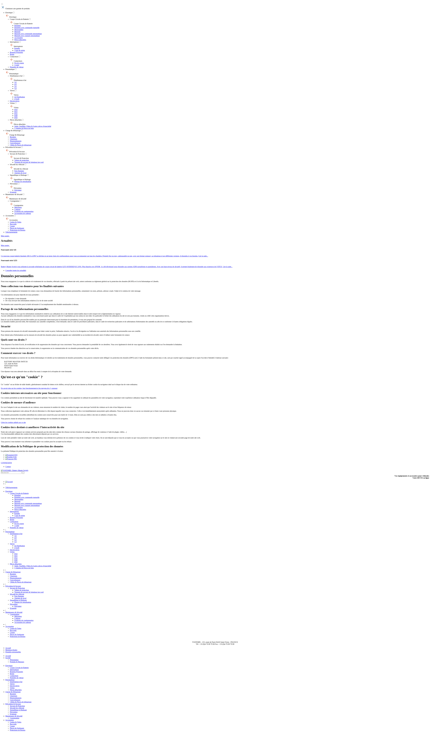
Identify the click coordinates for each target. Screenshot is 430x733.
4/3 (15, 84)
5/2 (15, 86)
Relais (12, 54)
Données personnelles (13, 652)
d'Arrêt (16, 99)
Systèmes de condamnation (23, 211)
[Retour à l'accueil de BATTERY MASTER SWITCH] (9, 482)
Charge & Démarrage (13, 131)
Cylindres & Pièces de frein (24, 128)
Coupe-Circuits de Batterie (19, 19)
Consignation (14, 201)
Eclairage (13, 192)
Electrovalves (14, 101)
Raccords (13, 224)
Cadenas (17, 209)
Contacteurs (14, 57)
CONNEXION (6, 463)
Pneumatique (10, 69)
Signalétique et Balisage (18, 175)
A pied (16, 65)
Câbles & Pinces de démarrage (20, 145)
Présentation (14, 660)
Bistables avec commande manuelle (26, 28)
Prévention (13, 184)
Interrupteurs (14, 42)
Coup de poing (19, 50)
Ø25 (15, 112)
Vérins (12, 103)
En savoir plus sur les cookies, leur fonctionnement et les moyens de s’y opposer (29, 388)
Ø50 (15, 118)
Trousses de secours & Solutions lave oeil (29, 162)
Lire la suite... (203, 256)
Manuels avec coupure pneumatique (27, 36)
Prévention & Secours (13, 147)
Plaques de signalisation (22, 181)
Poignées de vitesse (17, 67)
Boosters (13, 137)
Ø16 (15, 110)
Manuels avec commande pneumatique (28, 34)
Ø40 (15, 116)
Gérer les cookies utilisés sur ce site (13, 422)
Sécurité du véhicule (17, 164)
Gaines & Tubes (15, 222)
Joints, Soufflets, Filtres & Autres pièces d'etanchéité (32, 126)
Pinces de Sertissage (17, 228)
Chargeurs (13, 139)
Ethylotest (17, 190)
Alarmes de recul (20, 173)
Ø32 (15, 114)
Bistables (17, 26)
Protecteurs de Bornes (17, 230)
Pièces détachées (20, 40)
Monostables (18, 30)
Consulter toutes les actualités (15, 270)
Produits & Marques (17, 662)
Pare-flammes (19, 171)
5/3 (15, 88)
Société (8, 658)
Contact (8, 467)
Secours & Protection (17, 154)
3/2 (15, 82)
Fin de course (19, 63)
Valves (12, 91)
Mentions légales (11, 650)
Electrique (9, 13)
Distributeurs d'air (16, 76)
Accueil (8, 648)
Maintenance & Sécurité (13, 194)
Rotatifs (17, 48)
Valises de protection (21, 160)
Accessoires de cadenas (22, 213)
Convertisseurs (15, 143)
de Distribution (19, 97)
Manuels (17, 32)
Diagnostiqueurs (15, 141)
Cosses (12, 226)
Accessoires (18, 38)
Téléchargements (11, 232)
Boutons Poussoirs (16, 52)
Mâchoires (18, 207)
